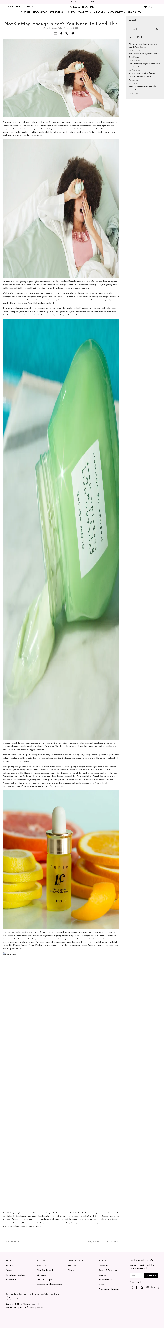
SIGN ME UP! (151, 1276)
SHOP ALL (25, 12)
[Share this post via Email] (55, 34)
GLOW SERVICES (115, 12)
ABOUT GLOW (134, 12)
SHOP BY (69, 12)
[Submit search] (157, 29)
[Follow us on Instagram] (131, 1287)
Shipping (102, 1275)
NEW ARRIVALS (40, 12)
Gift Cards (41, 1275)
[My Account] (152, 7)
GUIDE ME (98, 12)
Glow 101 (71, 1271)
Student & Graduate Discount (50, 1285)
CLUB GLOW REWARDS (24, 6)
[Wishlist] (145, 6)
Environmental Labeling (109, 1289)
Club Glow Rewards (45, 1271)
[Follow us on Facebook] (137, 1287)
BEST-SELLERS (56, 12)
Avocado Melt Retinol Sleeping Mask (96, 776)
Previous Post (95, 1242)
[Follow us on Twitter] (142, 1287)
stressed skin (70, 776)
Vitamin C (35, 936)
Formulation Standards (15, 1275)
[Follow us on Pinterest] (147, 1287)
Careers (9, 1271)
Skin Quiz (72, 1266)
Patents (40, 1308)
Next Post (111, 1242)
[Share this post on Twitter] (67, 34)
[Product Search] (149, 7)
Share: (49, 33)
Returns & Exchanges (108, 1271)
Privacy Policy (11, 1308)
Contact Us (104, 1266)
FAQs (101, 1285)
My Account (42, 1266)
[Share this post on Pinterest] (73, 34)
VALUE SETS (83, 12)
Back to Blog (12, 1242)
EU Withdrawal (105, 1280)
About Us (10, 1266)
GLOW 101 (12, 6)
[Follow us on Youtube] (158, 1287)
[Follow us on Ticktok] (153, 1287)
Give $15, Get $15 (44, 1280)
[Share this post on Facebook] (61, 34)
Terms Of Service (27, 1308)
